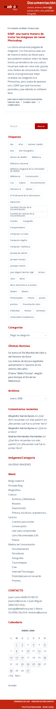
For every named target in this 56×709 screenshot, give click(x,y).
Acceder (12, 685)
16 (22, 657)
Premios (16, 580)
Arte (12, 150)
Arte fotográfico (26, 150)
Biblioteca (36, 157)
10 (28, 651)
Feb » (18, 675)
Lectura (12, 517)
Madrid (13, 291)
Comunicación (31, 176)
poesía (42, 297)
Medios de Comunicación (21, 544)
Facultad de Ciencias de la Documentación (22, 214)
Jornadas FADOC (18, 265)
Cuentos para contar (23, 521)
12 (39, 651)
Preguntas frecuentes (42, 701)
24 (28, 664)
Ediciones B (15, 189)
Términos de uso (22, 701)
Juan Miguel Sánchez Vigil (21, 272)
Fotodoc (14, 221)
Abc (12, 144)
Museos (16, 503)
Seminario (40, 310)
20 (45, 657)
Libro (12, 278)
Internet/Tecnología (29, 28)
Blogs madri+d (16, 481)
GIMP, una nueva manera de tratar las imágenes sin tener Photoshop (26, 37)
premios (14, 304)
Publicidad (15, 310)
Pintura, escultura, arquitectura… (29, 512)
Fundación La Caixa (19, 233)
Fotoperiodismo (17, 227)
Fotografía (13, 28)
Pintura (31, 297)
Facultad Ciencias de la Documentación (20, 208)
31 (28, 670)
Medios (25, 291)
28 (11, 670)
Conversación (19, 526)
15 (17, 657)
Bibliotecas (15, 176)
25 (33, 664)
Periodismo (18, 553)
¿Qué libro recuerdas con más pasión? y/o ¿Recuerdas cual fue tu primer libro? (27, 419)
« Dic (10, 675)
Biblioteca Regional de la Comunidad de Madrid (27, 169)
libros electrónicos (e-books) (23, 285)
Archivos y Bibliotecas (23, 499)
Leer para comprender (24, 530)
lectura (41, 272)
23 (22, 664)
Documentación (41, 2)
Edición (29, 189)
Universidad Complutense (22, 317)
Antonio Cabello (35, 144)
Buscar (41, 126)
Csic (12, 182)
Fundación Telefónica (20, 246)
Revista (27, 310)
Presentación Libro (31, 304)
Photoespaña (16, 297)
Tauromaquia (19, 562)
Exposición (15, 201)
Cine (14, 567)
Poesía (15, 540)
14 (11, 657)
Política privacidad (31, 707)
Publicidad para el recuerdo (26, 576)
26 (39, 664)
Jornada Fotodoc (18, 259)
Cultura (22, 182)
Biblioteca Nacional (19, 163)
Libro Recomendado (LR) (25, 535)
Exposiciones (19, 508)
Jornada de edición (18, 253)
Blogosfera (14, 490)
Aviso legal (48, 707)
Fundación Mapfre (18, 240)
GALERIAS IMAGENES (19, 464)
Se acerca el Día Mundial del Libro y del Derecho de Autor (27, 354)
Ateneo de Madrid (18, 157)
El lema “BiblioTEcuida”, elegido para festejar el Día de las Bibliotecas (25, 377)
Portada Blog (15, 485)
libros (22, 278)
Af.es (21, 144)
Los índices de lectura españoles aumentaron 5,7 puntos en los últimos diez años (25, 365)
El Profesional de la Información (25, 195)
